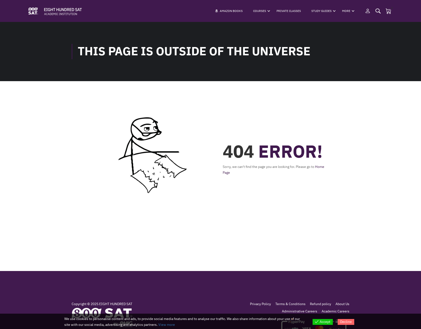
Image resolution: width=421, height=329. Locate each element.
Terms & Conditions (290, 304)
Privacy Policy (260, 304)
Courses (259, 11)
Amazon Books (231, 11)
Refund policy (320, 304)
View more (166, 324)
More (346, 11)
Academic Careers (335, 311)
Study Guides (321, 11)
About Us (342, 304)
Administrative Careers (299, 311)
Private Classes (289, 11)
